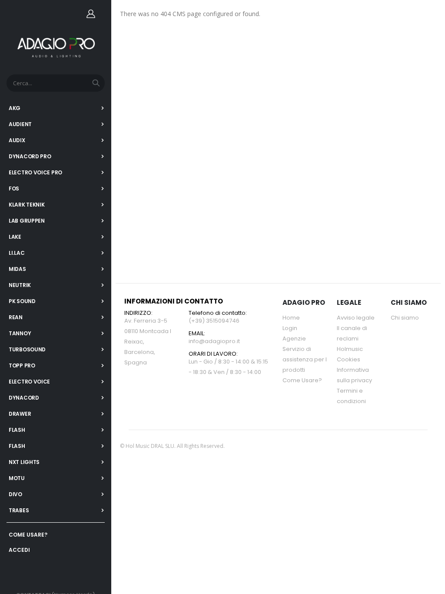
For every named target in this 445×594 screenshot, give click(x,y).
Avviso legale (356, 318)
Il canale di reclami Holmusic (352, 338)
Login (289, 328)
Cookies (348, 359)
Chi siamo (405, 318)
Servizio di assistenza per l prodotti (304, 359)
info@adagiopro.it (214, 341)
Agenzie (294, 338)
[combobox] (56, 83)
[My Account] (91, 13)
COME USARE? (28, 534)
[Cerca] (96, 83)
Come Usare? (302, 380)
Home (291, 318)
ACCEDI (19, 550)
